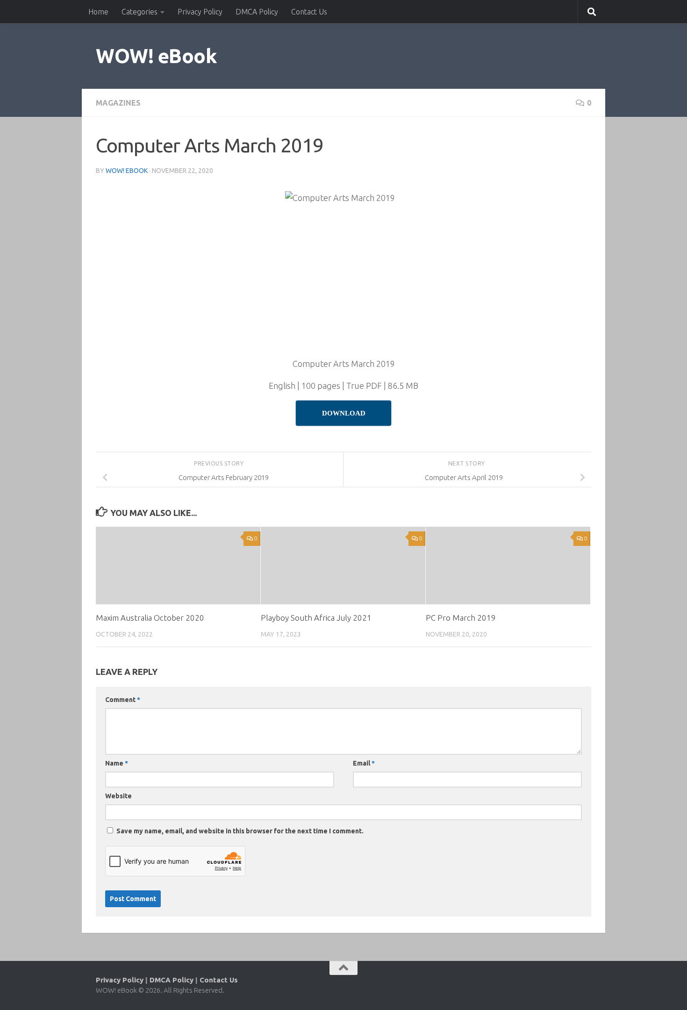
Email (364, 763)
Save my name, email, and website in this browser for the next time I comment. (240, 831)
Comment (122, 699)
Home (98, 11)
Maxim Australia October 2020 (150, 617)
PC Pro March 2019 (461, 617)
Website (118, 796)
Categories (139, 11)
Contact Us (309, 11)
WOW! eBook (156, 56)
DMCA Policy (257, 11)
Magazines (118, 103)
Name (116, 763)
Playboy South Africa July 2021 (316, 617)
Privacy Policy (200, 11)
